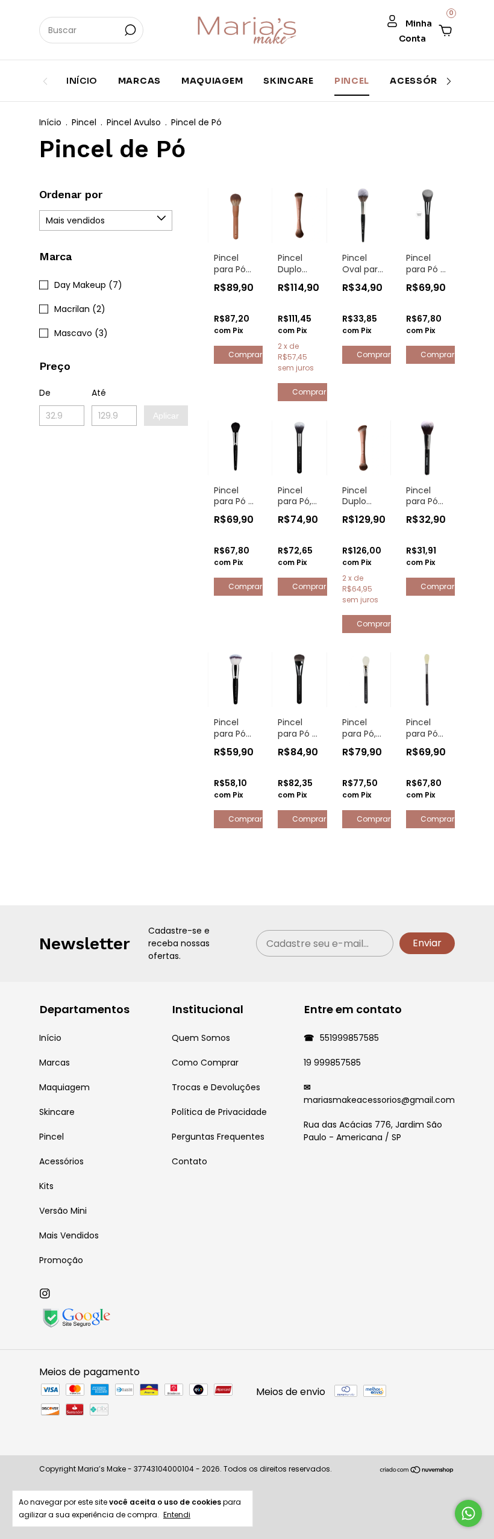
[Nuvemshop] (417, 1471)
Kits (46, 1186)
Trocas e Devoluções (216, 1087)
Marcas (139, 80)
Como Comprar (205, 1063)
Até (99, 393)
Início (82, 80)
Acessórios (422, 80)
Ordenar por (70, 194)
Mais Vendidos (69, 1235)
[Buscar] (129, 30)
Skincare (288, 80)
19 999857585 (332, 1063)
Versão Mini (63, 1211)
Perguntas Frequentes (218, 1137)
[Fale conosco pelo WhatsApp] (468, 1513)
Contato (189, 1161)
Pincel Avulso (134, 122)
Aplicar (166, 415)
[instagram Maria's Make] (45, 1294)
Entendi (176, 1514)
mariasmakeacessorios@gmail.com (379, 1100)
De (45, 393)
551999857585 (348, 1038)
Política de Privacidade (219, 1112)
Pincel (351, 80)
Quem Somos (201, 1038)
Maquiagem (212, 80)
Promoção (61, 1260)
